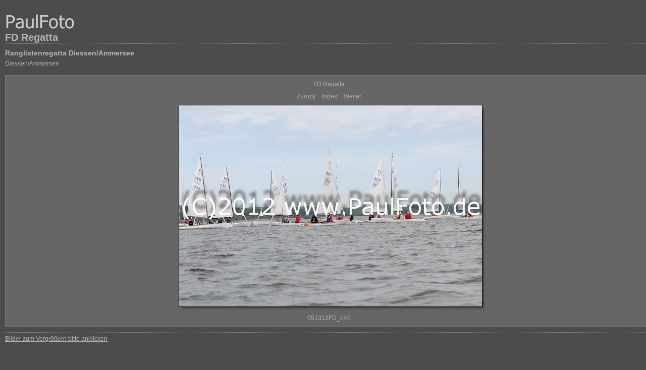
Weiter (352, 96)
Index (329, 96)
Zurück (306, 96)
